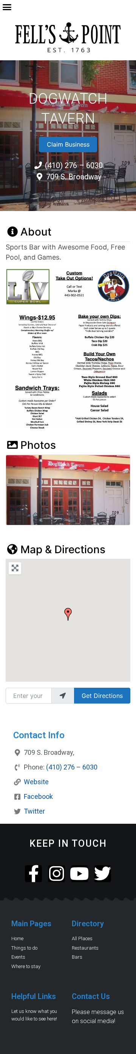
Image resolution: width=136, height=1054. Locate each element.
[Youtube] (79, 873)
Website (36, 782)
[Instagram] (56, 873)
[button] (7, 7)
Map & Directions (62, 549)
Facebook (38, 796)
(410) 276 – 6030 (71, 767)
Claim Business (68, 144)
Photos (38, 445)
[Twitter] (102, 873)
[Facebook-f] (33, 873)
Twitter (34, 811)
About (35, 231)
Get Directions (102, 695)
